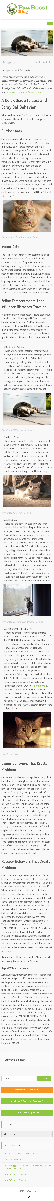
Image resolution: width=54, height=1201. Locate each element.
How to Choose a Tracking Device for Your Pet (22, 1153)
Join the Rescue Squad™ (26, 1112)
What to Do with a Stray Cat (15, 1174)
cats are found (38, 685)
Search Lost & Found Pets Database (26, 1101)
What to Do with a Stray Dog (15, 1180)
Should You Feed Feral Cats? (15, 1159)
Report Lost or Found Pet (26, 1089)
